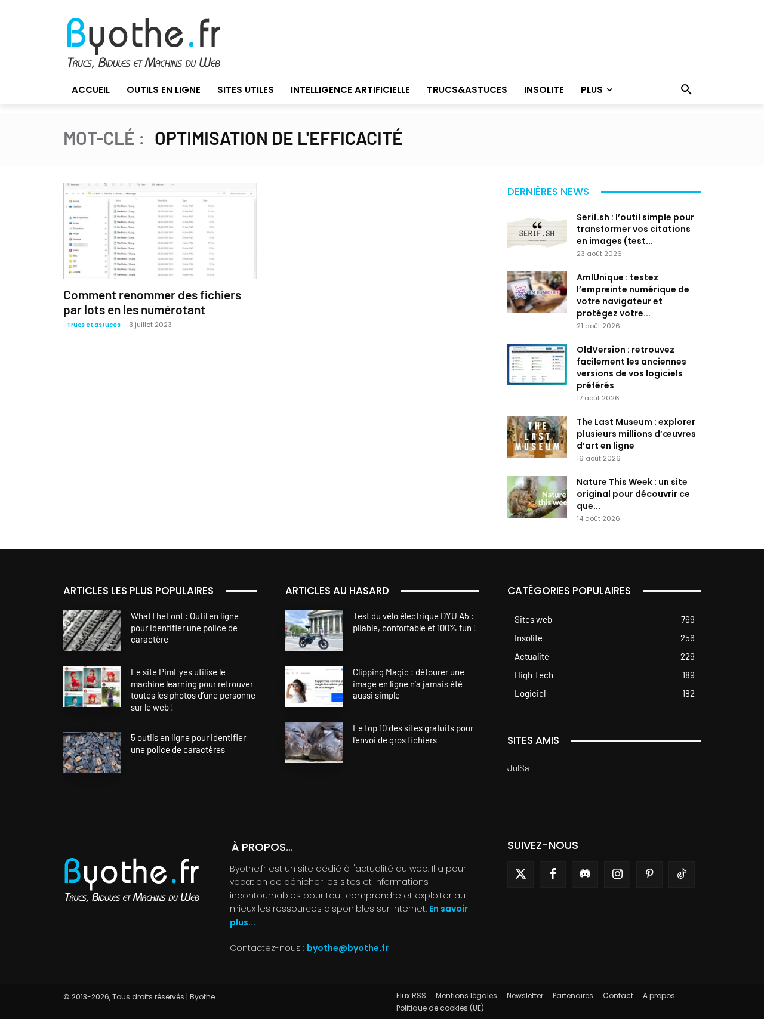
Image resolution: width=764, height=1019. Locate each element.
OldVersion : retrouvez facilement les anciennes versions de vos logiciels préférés (631, 367)
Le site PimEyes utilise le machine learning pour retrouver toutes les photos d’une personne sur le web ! (193, 689)
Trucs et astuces (94, 324)
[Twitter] (520, 874)
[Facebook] (553, 874)
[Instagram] (617, 874)
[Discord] (585, 874)
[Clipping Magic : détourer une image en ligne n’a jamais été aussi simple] (314, 686)
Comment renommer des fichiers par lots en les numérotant (152, 302)
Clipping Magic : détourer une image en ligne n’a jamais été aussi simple (408, 683)
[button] (686, 90)
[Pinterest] (649, 874)
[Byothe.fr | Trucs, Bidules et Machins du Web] (163, 43)
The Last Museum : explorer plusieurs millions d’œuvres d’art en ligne (636, 434)
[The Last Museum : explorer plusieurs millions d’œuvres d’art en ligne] (537, 437)
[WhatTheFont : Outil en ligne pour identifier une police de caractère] (92, 630)
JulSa (518, 767)
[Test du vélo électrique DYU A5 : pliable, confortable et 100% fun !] (314, 630)
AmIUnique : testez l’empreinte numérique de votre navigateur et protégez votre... (633, 295)
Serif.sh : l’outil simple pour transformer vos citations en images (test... (635, 229)
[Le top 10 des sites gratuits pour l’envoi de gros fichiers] (314, 742)
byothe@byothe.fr (348, 948)
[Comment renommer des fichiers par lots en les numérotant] (160, 231)
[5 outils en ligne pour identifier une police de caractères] (92, 752)
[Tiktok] (681, 874)
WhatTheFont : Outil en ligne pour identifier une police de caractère (185, 627)
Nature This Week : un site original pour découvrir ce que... (633, 494)
